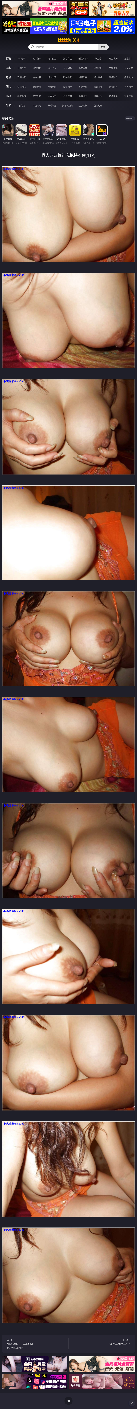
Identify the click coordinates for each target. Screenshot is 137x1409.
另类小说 (98, 96)
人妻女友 (52, 96)
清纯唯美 (98, 86)
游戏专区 (67, 58)
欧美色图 (52, 86)
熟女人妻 (83, 68)
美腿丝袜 (83, 86)
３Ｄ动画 (67, 68)
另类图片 (128, 86)
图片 (8, 87)
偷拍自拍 (37, 77)
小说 (8, 96)
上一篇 (20, 1343)
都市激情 (21, 96)
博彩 (8, 58)
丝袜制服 (98, 68)
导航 (8, 105)
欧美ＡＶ (52, 68)
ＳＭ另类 (128, 68)
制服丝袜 (83, 77)
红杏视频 (83, 105)
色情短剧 (98, 105)
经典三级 (98, 77)
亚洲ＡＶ (21, 68)
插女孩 (21, 105)
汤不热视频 (67, 105)
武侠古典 (67, 96)
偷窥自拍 (21, 86)
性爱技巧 (128, 96)
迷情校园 (83, 96)
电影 (8, 77)
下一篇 (119, 1341)
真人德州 (37, 58)
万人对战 (52, 58)
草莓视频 (52, 105)
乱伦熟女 (113, 77)
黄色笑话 (113, 96)
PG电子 (21, 58)
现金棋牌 (113, 58)
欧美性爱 (67, 77)
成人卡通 (52, 77)
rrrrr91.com (68, 40)
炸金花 (98, 58)
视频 (8, 68)
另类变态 (128, 77)
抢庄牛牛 (128, 58)
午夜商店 (37, 105)
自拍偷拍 (37, 68)
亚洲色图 (37, 86)
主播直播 (113, 68)
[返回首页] (132, 1403)
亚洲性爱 (21, 77)
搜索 (103, 47)
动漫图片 (67, 86)
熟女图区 (113, 86)
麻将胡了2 (83, 58)
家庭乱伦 (37, 96)
